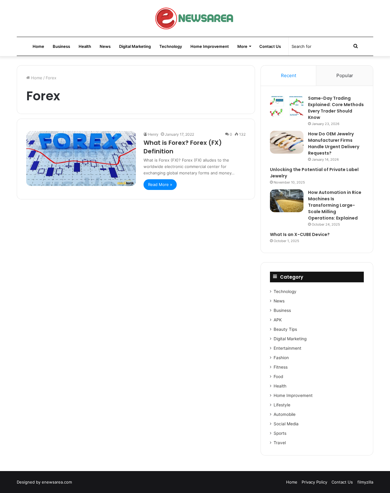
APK (278, 319)
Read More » (160, 184)
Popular (344, 75)
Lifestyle (282, 404)
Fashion (281, 357)
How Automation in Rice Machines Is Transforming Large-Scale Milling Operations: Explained (334, 205)
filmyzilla (365, 482)
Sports (280, 433)
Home (38, 46)
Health (85, 46)
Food (278, 376)
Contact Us (270, 46)
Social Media (286, 423)
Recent (288, 75)
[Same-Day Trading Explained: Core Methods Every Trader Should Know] (286, 106)
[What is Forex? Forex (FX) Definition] (81, 158)
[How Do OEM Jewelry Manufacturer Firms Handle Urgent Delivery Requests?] (286, 142)
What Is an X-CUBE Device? (300, 234)
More (242, 46)
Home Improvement (209, 46)
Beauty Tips (285, 329)
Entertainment (287, 348)
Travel (280, 442)
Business (61, 46)
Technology (170, 46)
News (105, 46)
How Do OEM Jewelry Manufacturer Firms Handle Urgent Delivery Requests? (333, 143)
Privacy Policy (314, 482)
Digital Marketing (135, 46)
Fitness (281, 367)
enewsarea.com (57, 482)
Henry (153, 134)
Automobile (285, 414)
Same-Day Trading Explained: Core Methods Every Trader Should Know (336, 107)
